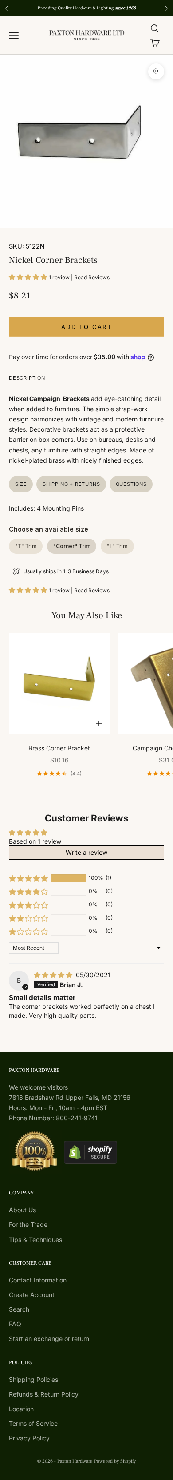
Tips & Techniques (35, 1239)
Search (19, 1309)
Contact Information (38, 1280)
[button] (29, 277)
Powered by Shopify (115, 1461)
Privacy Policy (29, 1438)
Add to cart (86, 326)
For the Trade (28, 1224)
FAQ (15, 1324)
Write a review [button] (86, 852)
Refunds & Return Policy (44, 1394)
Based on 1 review (35, 841)
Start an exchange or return (49, 1338)
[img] (54, 975)
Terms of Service (33, 1423)
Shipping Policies (33, 1379)
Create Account (32, 1294)
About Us (22, 1210)
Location (21, 1409)
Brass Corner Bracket (59, 748)
